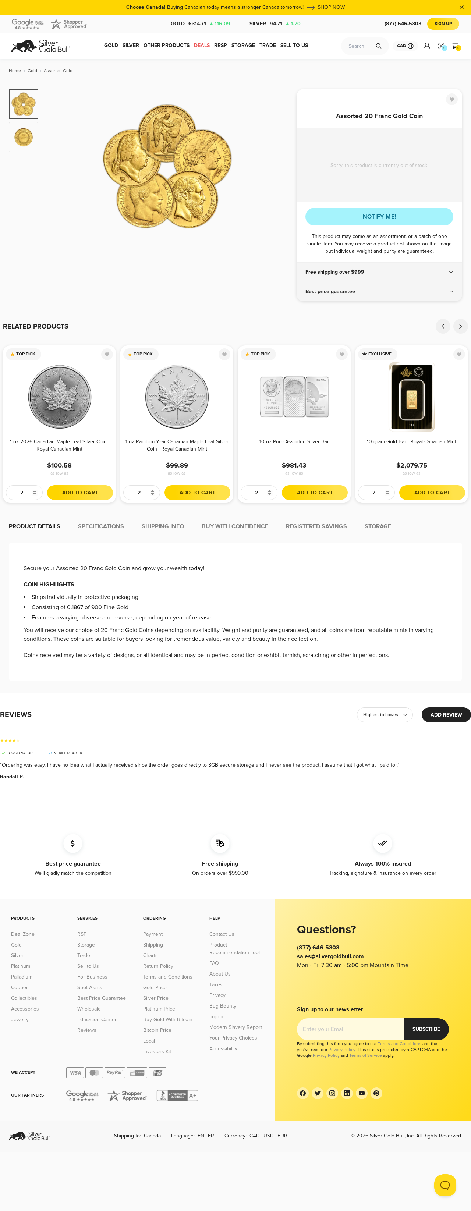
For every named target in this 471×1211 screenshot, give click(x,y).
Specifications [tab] (101, 526)
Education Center (97, 1019)
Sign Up (443, 23)
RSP (81, 934)
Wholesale (89, 1009)
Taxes (216, 984)
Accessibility (223, 1048)
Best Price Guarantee (101, 998)
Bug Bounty (222, 1006)
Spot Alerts (89, 987)
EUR (282, 1136)
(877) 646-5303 (403, 24)
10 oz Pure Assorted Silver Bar (294, 441)
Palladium (21, 977)
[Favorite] (452, 99)
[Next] (280, 166)
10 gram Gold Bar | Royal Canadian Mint (411, 441)
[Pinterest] (376, 1093)
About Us (220, 974)
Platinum (20, 966)
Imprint (217, 1016)
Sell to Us (88, 966)
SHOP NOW (331, 7)
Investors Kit (157, 1051)
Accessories (25, 1009)
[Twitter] (317, 1093)
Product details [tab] (34, 526)
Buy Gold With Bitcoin (167, 1019)
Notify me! (379, 216)
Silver (275, 24)
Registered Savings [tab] (316, 526)
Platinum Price (159, 1009)
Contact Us (221, 934)
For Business (92, 977)
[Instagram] (332, 1093)
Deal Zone (23, 934)
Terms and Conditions (167, 977)
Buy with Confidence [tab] (235, 526)
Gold (200, 24)
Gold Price (155, 987)
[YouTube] (362, 1093)
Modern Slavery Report (235, 1027)
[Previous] (55, 166)
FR (211, 1136)
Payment (153, 934)
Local (149, 1041)
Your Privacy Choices (233, 1038)
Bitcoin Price (157, 1030)
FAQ (214, 963)
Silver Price (156, 998)
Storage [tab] (378, 526)
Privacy (217, 995)
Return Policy (158, 966)
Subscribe (426, 1029)
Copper (19, 987)
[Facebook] (303, 1093)
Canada (152, 1136)
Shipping (153, 945)
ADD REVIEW (446, 715)
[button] (379, 272)
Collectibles (24, 998)
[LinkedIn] (347, 1093)
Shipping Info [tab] (163, 526)
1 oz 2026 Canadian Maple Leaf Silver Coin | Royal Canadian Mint (59, 445)
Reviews (86, 1030)
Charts (150, 955)
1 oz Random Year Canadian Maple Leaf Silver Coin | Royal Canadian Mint (177, 445)
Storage (86, 945)
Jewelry (20, 1019)
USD (268, 1136)
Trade (83, 955)
